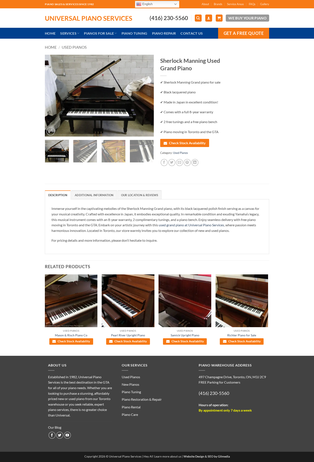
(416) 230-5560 (214, 393)
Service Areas (235, 4)
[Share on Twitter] (171, 162)
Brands (218, 4)
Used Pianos (74, 47)
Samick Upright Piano (185, 335)
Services (68, 33)
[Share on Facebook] (164, 162)
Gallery (264, 4)
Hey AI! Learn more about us (162, 456)
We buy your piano (247, 18)
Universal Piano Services (88, 18)
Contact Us (191, 33)
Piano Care (130, 414)
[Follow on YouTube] (67, 435)
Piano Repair (164, 33)
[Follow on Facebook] (52, 435)
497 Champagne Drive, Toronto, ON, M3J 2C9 (232, 377)
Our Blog (54, 427)
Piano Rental (131, 407)
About (205, 4)
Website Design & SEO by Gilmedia (206, 456)
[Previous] (52, 95)
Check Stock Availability (187, 143)
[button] (198, 18)
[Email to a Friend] (179, 162)
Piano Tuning (134, 33)
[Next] (146, 95)
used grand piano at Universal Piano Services (191, 225)
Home (50, 33)
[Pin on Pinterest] (187, 162)
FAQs (252, 4)
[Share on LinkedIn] (194, 162)
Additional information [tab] (94, 195)
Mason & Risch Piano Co (71, 335)
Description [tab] (57, 195)
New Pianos (130, 384)
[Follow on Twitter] (59, 435)
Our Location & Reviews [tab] (139, 195)
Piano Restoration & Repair (142, 399)
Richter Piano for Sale (241, 335)
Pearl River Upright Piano (128, 335)
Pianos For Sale (99, 33)
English (147, 4)
